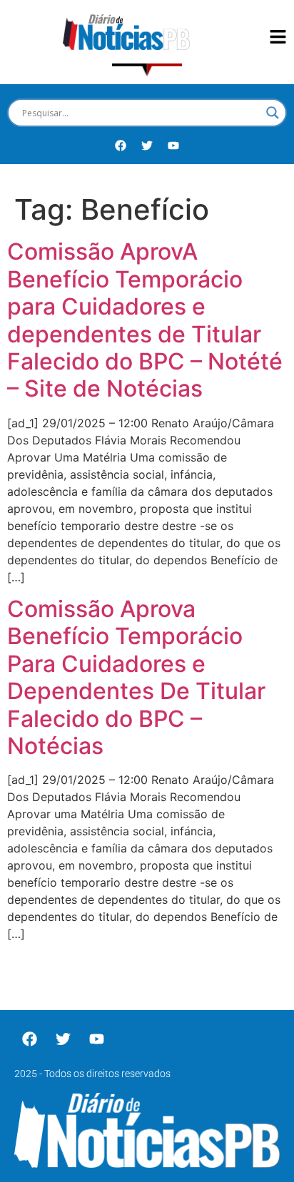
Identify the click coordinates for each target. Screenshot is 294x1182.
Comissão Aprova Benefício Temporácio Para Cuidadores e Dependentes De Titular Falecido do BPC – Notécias (136, 677)
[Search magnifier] (273, 113)
